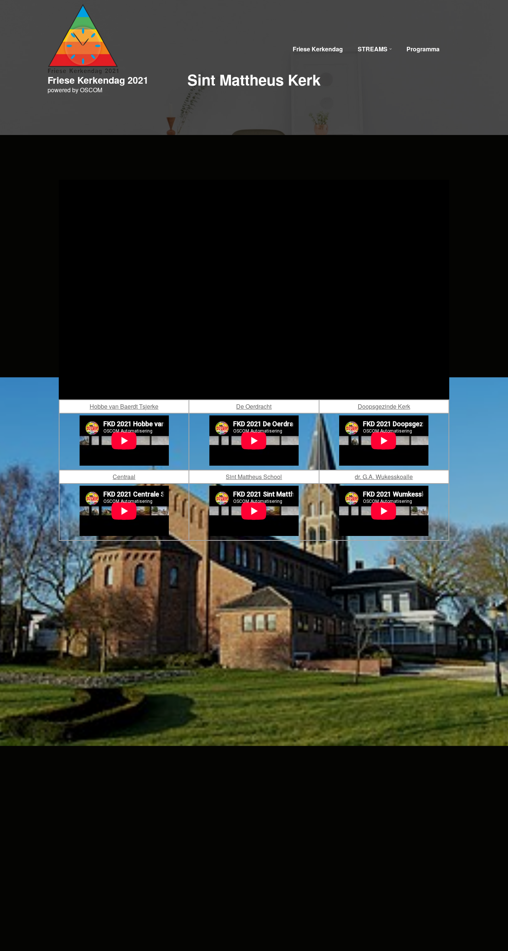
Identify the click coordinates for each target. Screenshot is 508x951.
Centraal (124, 476)
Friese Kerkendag (318, 49)
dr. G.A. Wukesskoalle (384, 476)
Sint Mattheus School (254, 476)
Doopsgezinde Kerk (384, 406)
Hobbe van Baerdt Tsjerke (124, 406)
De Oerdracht (253, 406)
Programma (423, 49)
